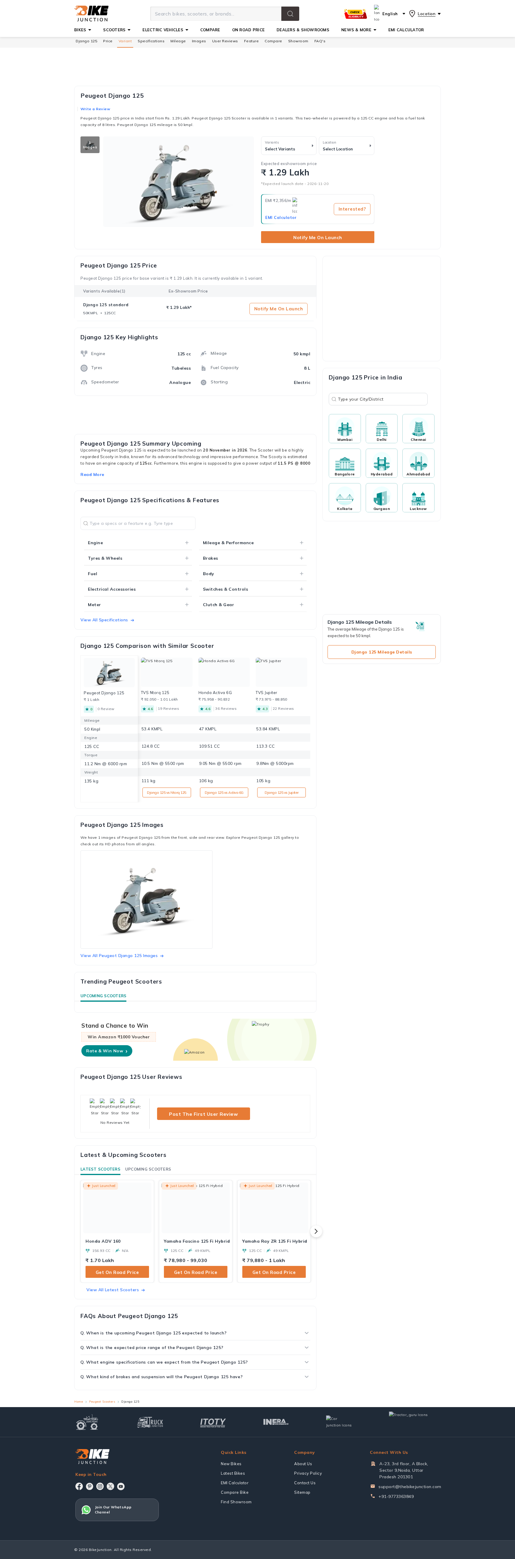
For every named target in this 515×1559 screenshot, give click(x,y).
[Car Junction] (339, 1422)
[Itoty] (213, 1422)
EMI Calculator (281, 217)
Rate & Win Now (107, 1051)
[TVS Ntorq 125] (167, 672)
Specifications (151, 41)
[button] (290, 14)
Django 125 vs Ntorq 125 (166, 792)
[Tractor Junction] (87, 1422)
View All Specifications (104, 620)
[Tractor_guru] (415, 1422)
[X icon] (110, 1486)
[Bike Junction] (91, 14)
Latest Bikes (233, 1473)
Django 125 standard (106, 304)
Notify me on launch (317, 237)
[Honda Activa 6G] (224, 672)
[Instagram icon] (100, 1486)
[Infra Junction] (276, 1422)
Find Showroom (236, 1501)
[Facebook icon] (79, 1486)
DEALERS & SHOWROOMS (303, 29)
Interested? (352, 209)
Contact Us (305, 1482)
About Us (303, 1463)
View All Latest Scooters (112, 1289)
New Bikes (231, 1463)
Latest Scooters (100, 1169)
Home (78, 1402)
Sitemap (302, 1492)
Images (199, 41)
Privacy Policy (308, 1473)
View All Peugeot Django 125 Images (119, 955)
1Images (90, 144)
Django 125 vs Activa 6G (224, 792)
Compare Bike (235, 1492)
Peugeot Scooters (102, 1402)
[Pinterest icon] (89, 1486)
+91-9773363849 (396, 1496)
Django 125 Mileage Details (381, 652)
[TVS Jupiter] (281, 672)
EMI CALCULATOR (406, 29)
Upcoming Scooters (103, 995)
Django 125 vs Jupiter (282, 792)
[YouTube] (121, 1486)
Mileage (178, 41)
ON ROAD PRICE (248, 29)
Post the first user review (203, 1114)
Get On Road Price (117, 1272)
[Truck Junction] (150, 1422)
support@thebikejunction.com (410, 1486)
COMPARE (210, 29)
